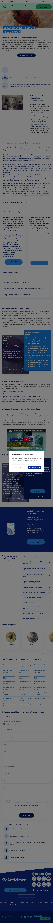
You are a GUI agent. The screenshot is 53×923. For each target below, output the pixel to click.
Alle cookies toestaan (34, 467)
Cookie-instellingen (18, 467)
